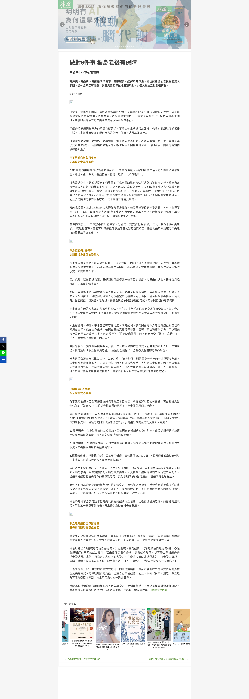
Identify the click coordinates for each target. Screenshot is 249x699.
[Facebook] (3, 340)
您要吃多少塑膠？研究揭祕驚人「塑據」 (169, 659)
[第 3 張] (119, 46)
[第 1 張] (115, 46)
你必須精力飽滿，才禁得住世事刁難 (82, 659)
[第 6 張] (125, 46)
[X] (3, 346)
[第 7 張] (127, 46)
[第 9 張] (131, 46)
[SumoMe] (3, 359)
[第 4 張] (121, 46)
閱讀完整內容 (159, 590)
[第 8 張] (129, 46)
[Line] (3, 353)
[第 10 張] (133, 46)
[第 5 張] (123, 46)
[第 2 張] (117, 46)
